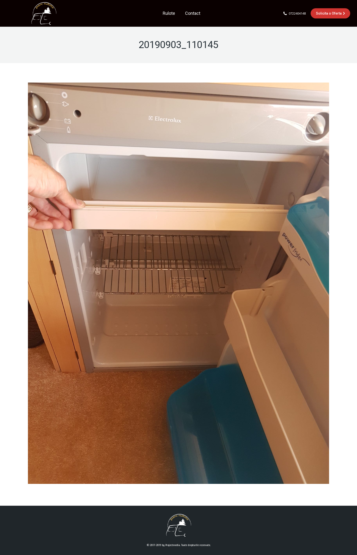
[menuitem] (169, 13)
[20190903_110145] (178, 283)
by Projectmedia (171, 545)
